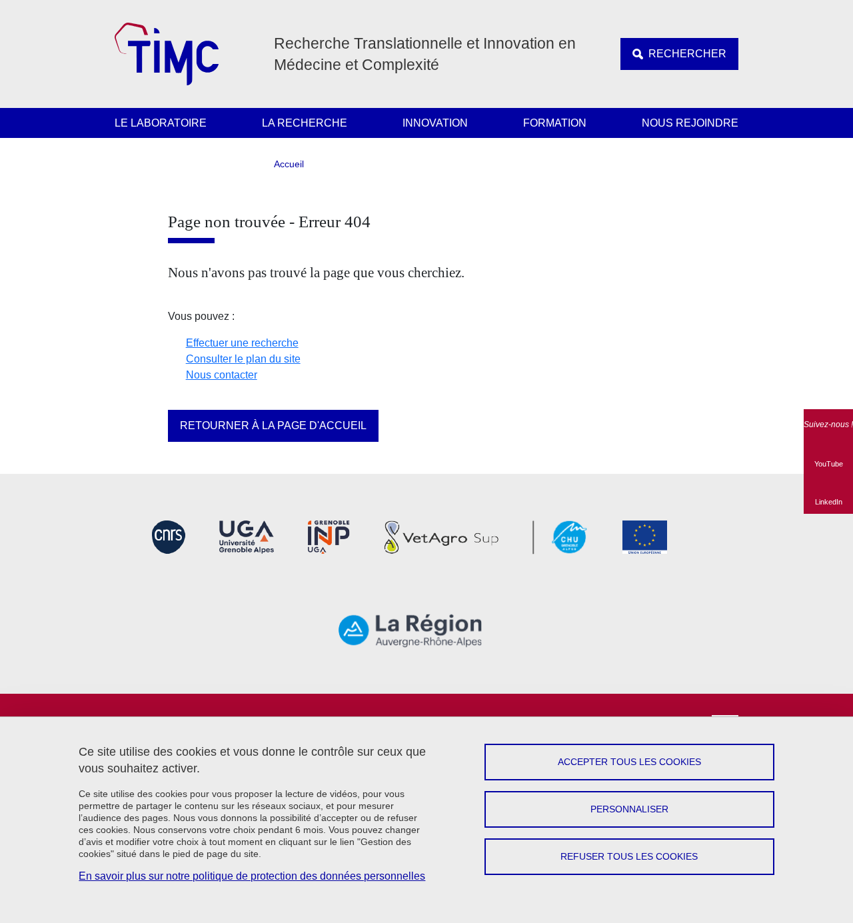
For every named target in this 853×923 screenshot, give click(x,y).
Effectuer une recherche (242, 343)
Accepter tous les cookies (629, 761)
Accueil (289, 164)
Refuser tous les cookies (629, 856)
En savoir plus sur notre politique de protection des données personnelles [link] (252, 876)
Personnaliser (629, 809)
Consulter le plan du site (243, 359)
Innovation (435, 123)
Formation (554, 123)
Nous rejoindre (690, 123)
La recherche (304, 123)
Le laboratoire (161, 123)
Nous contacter (221, 375)
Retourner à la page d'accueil (273, 425)
